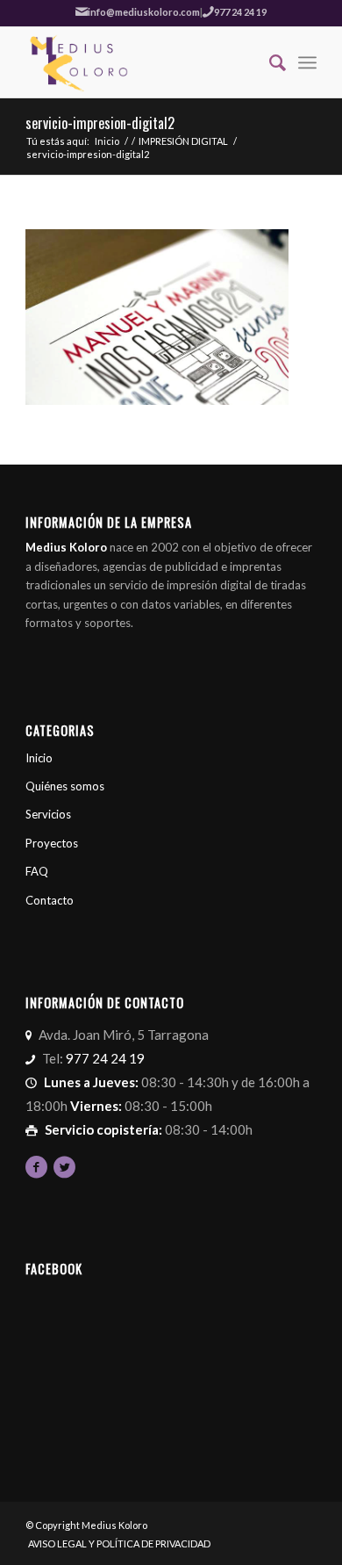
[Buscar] (269, 62)
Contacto (49, 900)
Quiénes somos (64, 786)
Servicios (48, 814)
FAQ (36, 871)
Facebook (53, 1268)
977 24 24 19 (240, 12)
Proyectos (51, 843)
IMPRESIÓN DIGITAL (183, 141)
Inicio (107, 141)
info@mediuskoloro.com (144, 12)
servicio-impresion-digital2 (100, 122)
